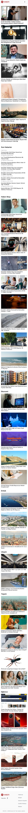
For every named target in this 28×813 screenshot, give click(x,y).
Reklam (20, 806)
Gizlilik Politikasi (22, 803)
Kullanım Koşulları (22, 800)
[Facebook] (7, 798)
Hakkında (20, 794)
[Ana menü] (25, 2)
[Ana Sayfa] (5, 2)
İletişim (20, 797)
